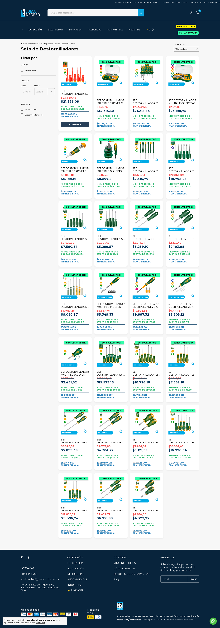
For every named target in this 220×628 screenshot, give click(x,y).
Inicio (23, 43)
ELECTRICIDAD (55, 30)
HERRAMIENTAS (115, 30)
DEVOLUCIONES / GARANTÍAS (131, 574)
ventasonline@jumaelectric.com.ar (40, 579)
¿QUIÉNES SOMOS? (125, 563)
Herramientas (34, 43)
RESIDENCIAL (94, 30)
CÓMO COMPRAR (124, 568)
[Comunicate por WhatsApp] (213, 621)
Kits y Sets (47, 43)
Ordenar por (179, 44)
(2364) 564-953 (29, 573)
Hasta (37, 85)
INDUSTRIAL (134, 30)
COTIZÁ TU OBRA (188, 33)
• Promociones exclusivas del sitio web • (129, 2)
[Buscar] (141, 12)
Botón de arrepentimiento (187, 616)
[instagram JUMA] (22, 557)
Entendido (40, 623)
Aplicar (51, 91)
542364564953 (28, 568)
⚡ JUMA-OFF (75, 590)
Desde (23, 85)
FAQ (116, 579)
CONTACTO (120, 557)
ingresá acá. (168, 616)
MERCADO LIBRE (186, 26)
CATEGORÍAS (35, 30)
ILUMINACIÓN (75, 30)
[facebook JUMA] (29, 557)
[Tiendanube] (129, 620)
